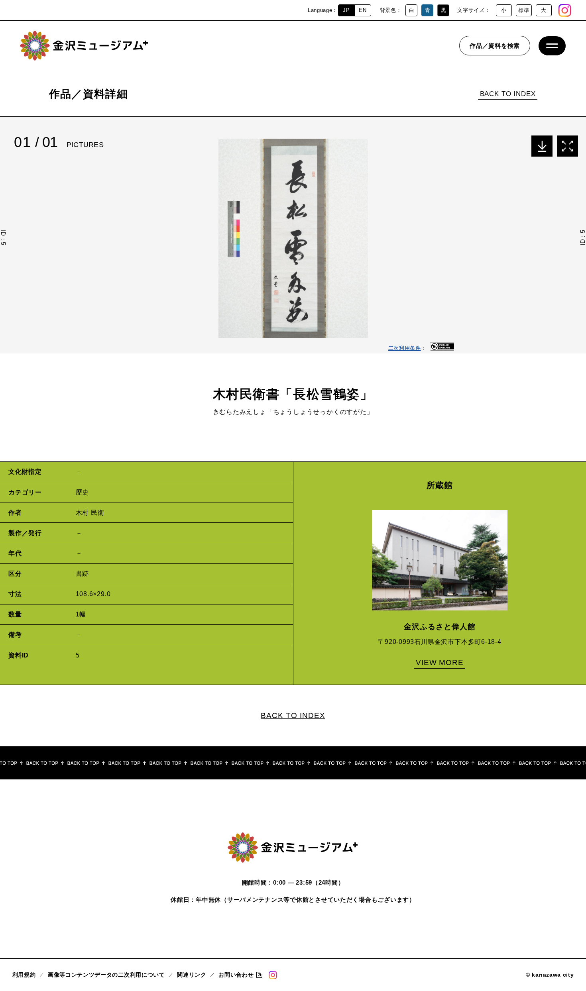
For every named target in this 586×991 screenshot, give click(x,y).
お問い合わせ (236, 975)
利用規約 (24, 975)
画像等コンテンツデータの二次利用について (106, 975)
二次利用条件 (404, 348)
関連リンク (191, 975)
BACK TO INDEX (508, 94)
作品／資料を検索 (495, 45)
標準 (523, 10)
